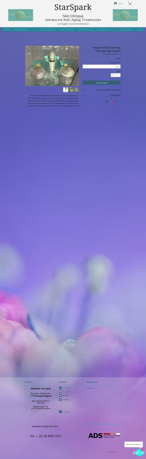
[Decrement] (119, 75)
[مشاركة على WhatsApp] (111, 101)
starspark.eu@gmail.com (45, 426)
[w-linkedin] (60, 391)
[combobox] (102, 67)
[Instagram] (60, 400)
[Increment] (112, 75)
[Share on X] (107, 101)
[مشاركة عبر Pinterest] (115, 101)
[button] (130, 3)
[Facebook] (60, 388)
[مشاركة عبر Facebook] (119, 101)
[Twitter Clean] (60, 395)
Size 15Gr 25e (115, 62)
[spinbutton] (116, 75)
